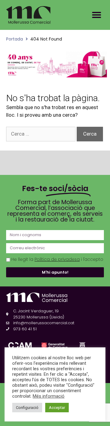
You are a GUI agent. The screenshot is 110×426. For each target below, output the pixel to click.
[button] (96, 15)
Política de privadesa (57, 259)
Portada (14, 39)
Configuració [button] (27, 407)
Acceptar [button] (57, 407)
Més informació (48, 396)
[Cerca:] (41, 134)
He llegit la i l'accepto (57, 259)
